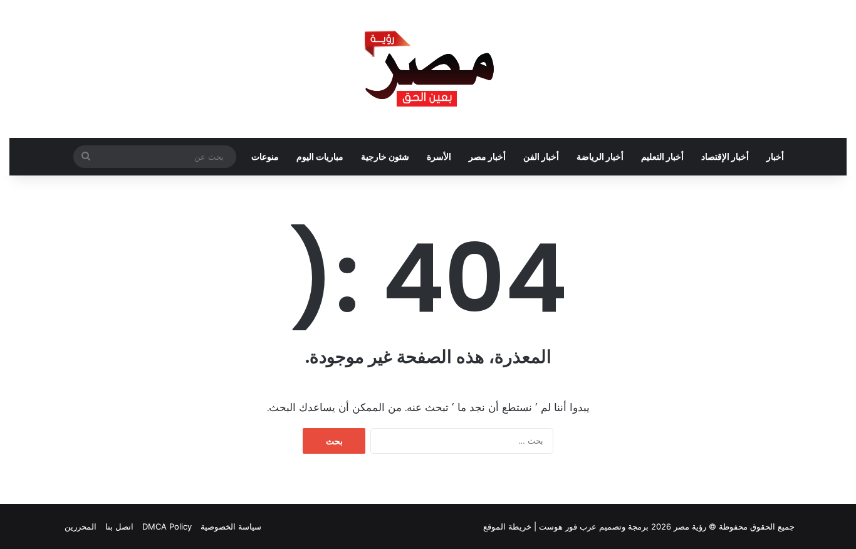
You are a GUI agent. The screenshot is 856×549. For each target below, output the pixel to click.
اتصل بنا (119, 526)
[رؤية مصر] (428, 69)
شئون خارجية (385, 156)
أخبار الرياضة (600, 156)
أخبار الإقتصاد (725, 156)
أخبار (775, 156)
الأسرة (439, 156)
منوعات (265, 156)
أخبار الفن (541, 156)
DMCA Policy (167, 526)
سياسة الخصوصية (231, 526)
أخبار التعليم (662, 156)
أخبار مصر (487, 156)
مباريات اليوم (319, 156)
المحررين (81, 526)
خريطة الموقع (507, 526)
